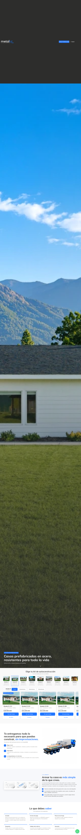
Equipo (73, 41)
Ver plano (11, 717)
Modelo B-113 (8, 706)
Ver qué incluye (11, 714)
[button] (77, 831)
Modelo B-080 (62, 706)
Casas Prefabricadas (64, 41)
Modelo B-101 (26, 706)
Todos (14, 689)
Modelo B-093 (44, 706)
